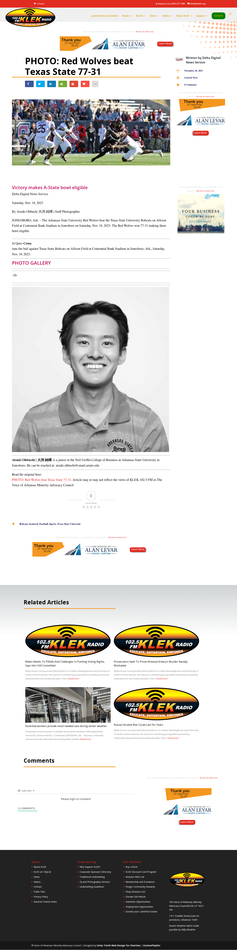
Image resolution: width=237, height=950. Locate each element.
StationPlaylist (151, 945)
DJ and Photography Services (95, 881)
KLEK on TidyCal (42, 871)
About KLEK (182, 16)
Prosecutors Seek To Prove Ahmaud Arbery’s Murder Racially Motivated (151, 663)
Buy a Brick (131, 866)
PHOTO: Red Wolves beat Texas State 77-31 (41, 479)
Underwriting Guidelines (92, 886)
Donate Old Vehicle (136, 896)
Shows (125, 16)
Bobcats (24, 524)
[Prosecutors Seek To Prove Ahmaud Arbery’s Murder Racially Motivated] (156, 656)
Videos (37, 881)
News (153, 16)
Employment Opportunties (139, 906)
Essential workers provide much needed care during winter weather (66, 726)
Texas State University (69, 524)
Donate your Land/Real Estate (141, 911)
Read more (73, 678)
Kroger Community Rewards (140, 886)
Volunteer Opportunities (138, 901)
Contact (38, 886)
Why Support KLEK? (90, 866)
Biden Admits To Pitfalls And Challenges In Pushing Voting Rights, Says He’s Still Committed (65, 663)
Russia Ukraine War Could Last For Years (138, 724)
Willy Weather (188, 929)
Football (43, 524)
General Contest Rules (45, 901)
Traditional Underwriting (92, 876)
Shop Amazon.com (135, 891)
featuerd (33, 524)
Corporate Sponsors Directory (95, 871)
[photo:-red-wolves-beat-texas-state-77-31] (91, 170)
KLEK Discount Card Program (141, 871)
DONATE (218, 16)
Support (200, 16)
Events (139, 16)
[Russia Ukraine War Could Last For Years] (156, 719)
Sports (52, 524)
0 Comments (190, 84)
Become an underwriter (145, 31)
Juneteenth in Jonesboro (105, 16)
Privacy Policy (41, 896)
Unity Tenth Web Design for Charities (119, 945)
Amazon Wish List (135, 876)
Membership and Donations (140, 881)
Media (166, 16)
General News (191, 77)
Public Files (39, 891)
